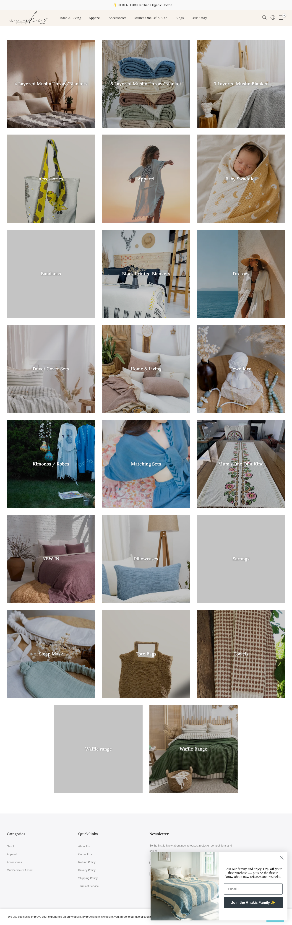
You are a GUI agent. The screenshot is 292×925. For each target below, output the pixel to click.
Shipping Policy (88, 878)
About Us (84, 846)
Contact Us (85, 854)
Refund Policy (87, 862)
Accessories (118, 18)
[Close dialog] (282, 858)
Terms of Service (88, 886)
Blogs (180, 18)
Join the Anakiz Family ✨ (253, 902)
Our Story (199, 18)
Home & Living (69, 18)
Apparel (95, 18)
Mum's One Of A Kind (151, 18)
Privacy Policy (87, 870)
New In (11, 846)
